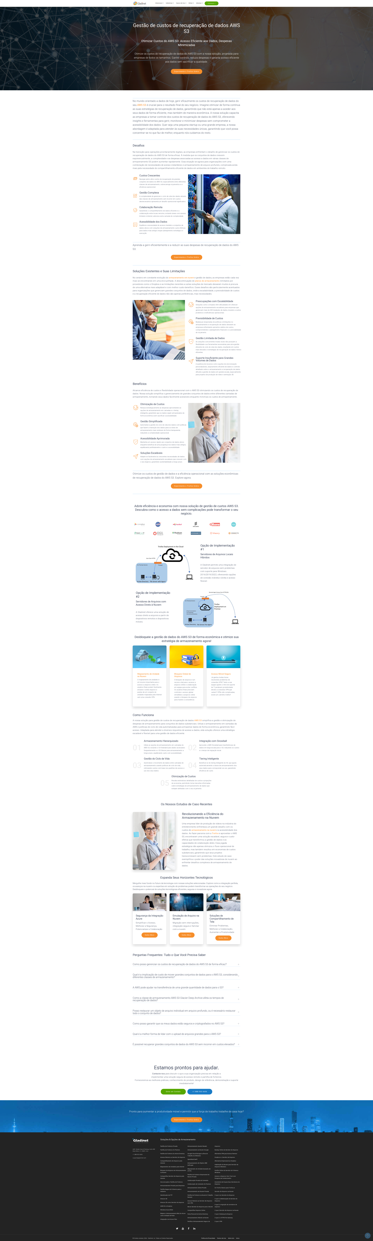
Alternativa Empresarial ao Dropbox (225, 1161)
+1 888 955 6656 (200, 1092)
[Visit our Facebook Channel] (188, 1228)
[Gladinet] (140, 3)
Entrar (191, 3)
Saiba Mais (149, 935)
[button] (186, 964)
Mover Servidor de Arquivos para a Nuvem (200, 1206)
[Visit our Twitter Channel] (177, 1228)
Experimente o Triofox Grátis (186, 71)
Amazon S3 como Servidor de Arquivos (172, 1202)
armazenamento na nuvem (204, 830)
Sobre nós (231, 1238)
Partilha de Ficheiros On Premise (170, 1150)
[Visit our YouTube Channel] (183, 1228)
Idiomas (198, 3)
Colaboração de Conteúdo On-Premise (199, 1184)
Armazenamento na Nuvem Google (198, 1150)
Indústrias (169, 3)
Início (237, 1238)
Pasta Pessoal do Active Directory (198, 1214)
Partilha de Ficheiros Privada (168, 1146)
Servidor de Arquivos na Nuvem (224, 1191)
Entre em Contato (173, 1092)
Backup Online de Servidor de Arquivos (226, 1150)
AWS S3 (141, 105)
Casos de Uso (180, 3)
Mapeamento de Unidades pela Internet (172, 1166)
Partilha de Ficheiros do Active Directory (172, 1153)
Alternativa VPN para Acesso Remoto (226, 1153)
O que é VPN (218, 1221)
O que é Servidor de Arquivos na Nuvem (227, 1210)
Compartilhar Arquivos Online (196, 1210)
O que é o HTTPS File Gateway (224, 1217)
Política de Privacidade (208, 1238)
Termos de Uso (221, 1238)
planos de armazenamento (207, 281)
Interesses (158, 3)
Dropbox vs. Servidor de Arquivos (225, 1157)
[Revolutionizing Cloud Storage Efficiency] (154, 841)
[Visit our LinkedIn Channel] (194, 1228)
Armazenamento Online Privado (197, 1187)
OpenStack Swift (192, 1159)
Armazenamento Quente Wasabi (197, 1146)
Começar (211, 3)
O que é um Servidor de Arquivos (224, 1195)
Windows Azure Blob (166, 1210)
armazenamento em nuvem (181, 277)
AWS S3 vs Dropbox (166, 1206)
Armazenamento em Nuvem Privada (198, 1191)
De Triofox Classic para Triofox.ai (225, 1187)
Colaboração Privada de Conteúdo (198, 1180)
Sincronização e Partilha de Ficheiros (171, 1182)
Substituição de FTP (166, 1195)
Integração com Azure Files (168, 1219)
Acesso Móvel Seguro (221, 674)
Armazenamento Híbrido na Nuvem (198, 1217)
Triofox (215, 833)
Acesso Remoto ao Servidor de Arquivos (172, 1157)
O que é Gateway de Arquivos (224, 1214)
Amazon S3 (163, 1198)
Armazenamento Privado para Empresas (172, 1185)
